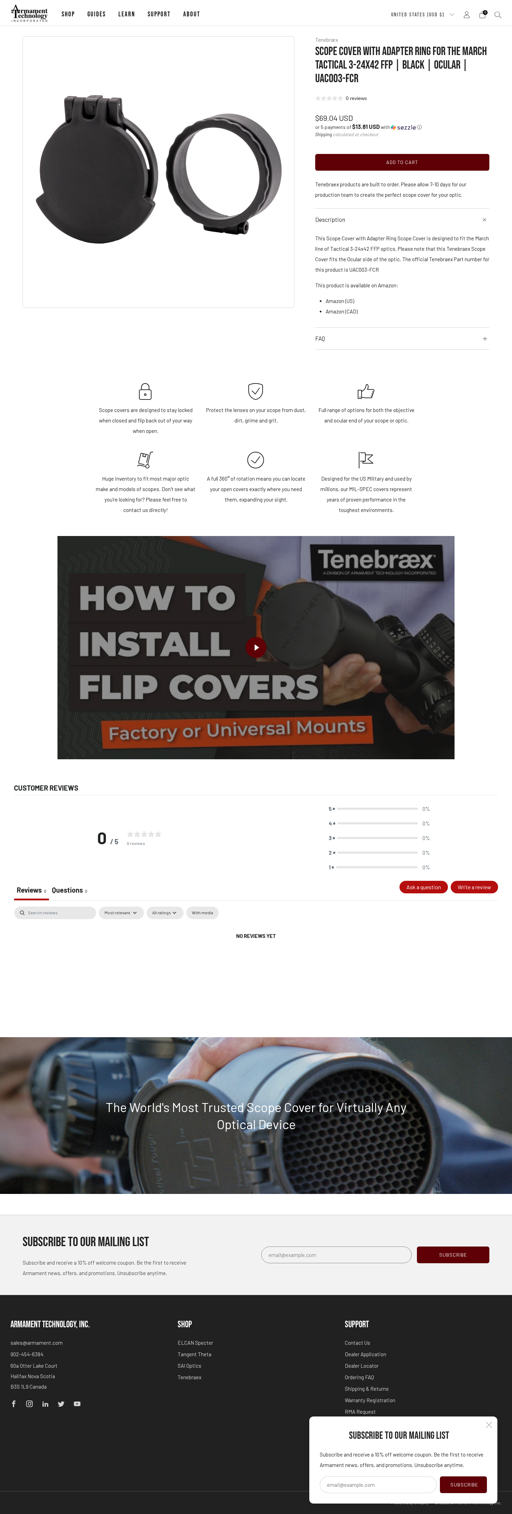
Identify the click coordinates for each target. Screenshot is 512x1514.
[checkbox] (202, 913)
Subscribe (464, 1485)
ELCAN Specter (195, 1343)
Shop (68, 14)
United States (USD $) (418, 14)
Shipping (323, 134)
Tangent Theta (194, 1354)
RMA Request (360, 1411)
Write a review (474, 887)
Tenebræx (326, 39)
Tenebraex (189, 1377)
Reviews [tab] (31, 890)
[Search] (498, 14)
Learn (126, 14)
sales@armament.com (36, 1343)
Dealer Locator (362, 1365)
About (191, 14)
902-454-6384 (27, 1354)
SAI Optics (189, 1365)
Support (159, 14)
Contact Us (357, 1343)
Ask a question (423, 887)
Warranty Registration (370, 1400)
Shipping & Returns (367, 1388)
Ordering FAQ (359, 1377)
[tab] (69, 890)
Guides (96, 14)
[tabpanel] (256, 959)
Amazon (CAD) (342, 311)
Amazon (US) (340, 301)
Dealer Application (365, 1354)
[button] (368, 127)
